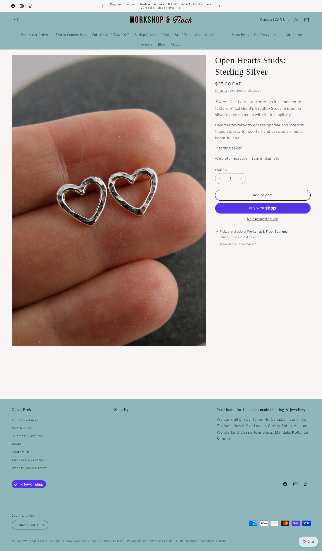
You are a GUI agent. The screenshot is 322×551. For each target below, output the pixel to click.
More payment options (262, 219)
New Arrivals (22, 428)
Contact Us (21, 452)
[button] (17, 20)
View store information (238, 244)
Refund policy (113, 540)
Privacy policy (136, 540)
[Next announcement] (219, 6)
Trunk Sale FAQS (25, 420)
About (17, 444)
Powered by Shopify (86, 540)
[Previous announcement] (102, 6)
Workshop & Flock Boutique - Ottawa (48, 540)
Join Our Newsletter (28, 460)
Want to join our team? (30, 468)
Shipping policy (186, 540)
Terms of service (161, 540)
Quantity (221, 169)
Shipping (221, 90)
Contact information (214, 540)
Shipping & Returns (27, 436)
